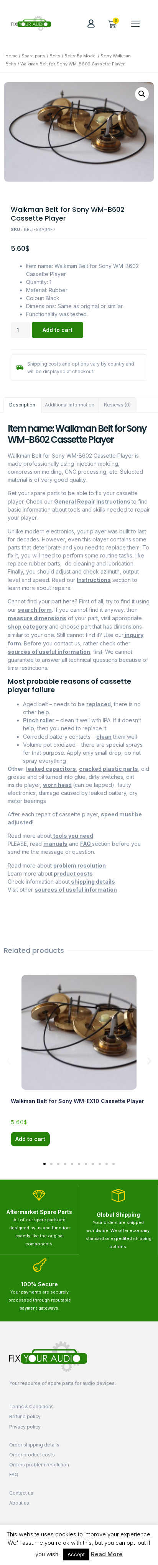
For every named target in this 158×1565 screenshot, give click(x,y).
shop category (28, 626)
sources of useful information (49, 651)
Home (11, 56)
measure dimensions (37, 618)
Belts (55, 56)
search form (35, 609)
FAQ (86, 843)
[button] (135, 23)
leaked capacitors (51, 768)
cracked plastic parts (108, 768)
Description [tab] (22, 405)
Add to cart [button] (30, 1139)
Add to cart (57, 330)
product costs (73, 873)
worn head (57, 785)
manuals (55, 843)
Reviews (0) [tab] (117, 405)
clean (104, 736)
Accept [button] (76, 1554)
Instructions (94, 580)
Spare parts (33, 56)
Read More (107, 1554)
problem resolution (79, 865)
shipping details (92, 881)
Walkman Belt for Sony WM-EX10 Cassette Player (77, 1101)
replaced (98, 704)
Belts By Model (80, 56)
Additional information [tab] (69, 405)
